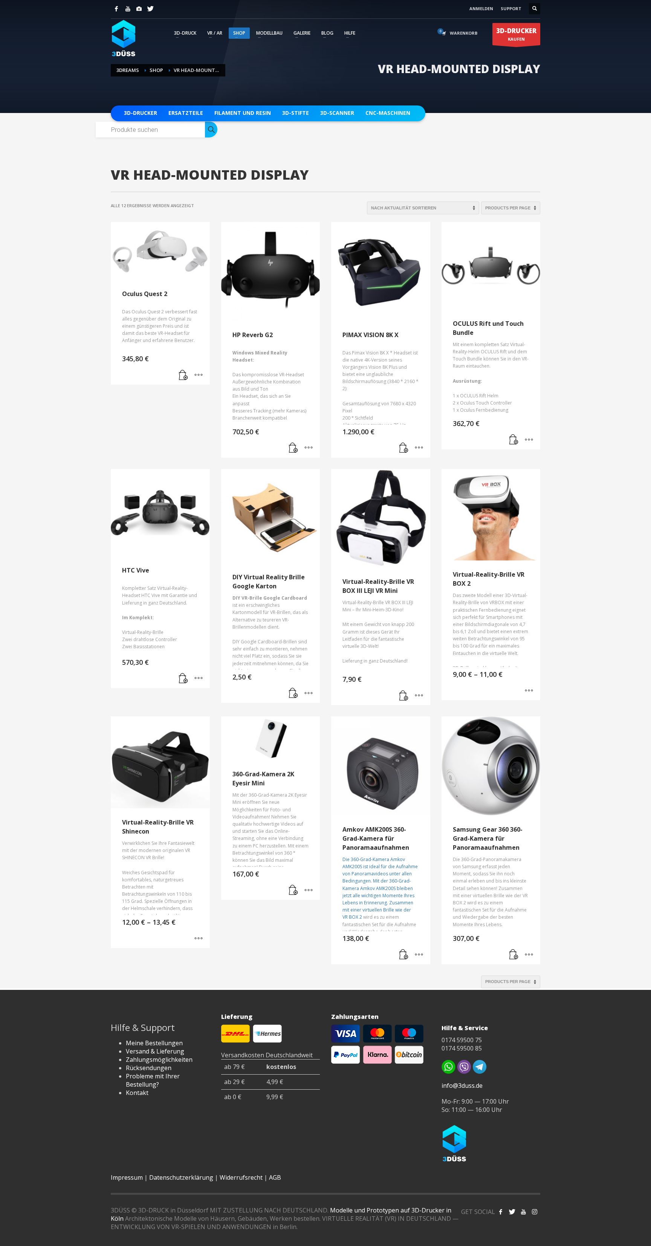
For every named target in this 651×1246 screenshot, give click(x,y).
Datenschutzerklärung (181, 1177)
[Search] (211, 129)
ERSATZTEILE (185, 112)
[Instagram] (139, 8)
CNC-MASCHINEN (387, 112)
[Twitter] (150, 8)
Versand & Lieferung (155, 1051)
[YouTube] (127, 8)
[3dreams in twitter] (512, 1211)
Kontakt (137, 1093)
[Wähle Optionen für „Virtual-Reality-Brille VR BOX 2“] (528, 690)
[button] (183, 375)
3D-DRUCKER (140, 112)
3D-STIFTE (295, 112)
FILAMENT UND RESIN (242, 112)
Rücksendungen (148, 1068)
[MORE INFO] (198, 375)
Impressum (127, 1177)
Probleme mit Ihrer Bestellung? (153, 1080)
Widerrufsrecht (241, 1177)
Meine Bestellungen (154, 1043)
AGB (275, 1177)
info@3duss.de (462, 1085)
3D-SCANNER (337, 112)
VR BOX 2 (352, 917)
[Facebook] (116, 8)
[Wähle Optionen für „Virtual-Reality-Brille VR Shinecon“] (198, 938)
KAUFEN (516, 34)
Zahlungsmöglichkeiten (159, 1059)
